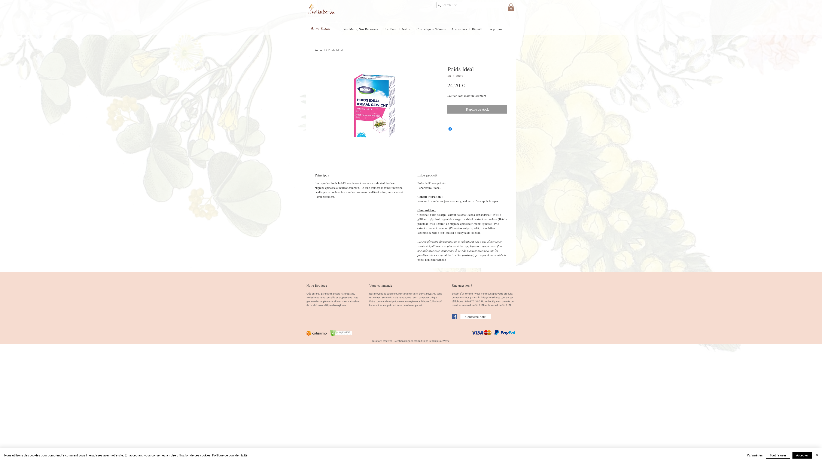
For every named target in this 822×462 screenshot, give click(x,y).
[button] (511, 7)
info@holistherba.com (493, 297)
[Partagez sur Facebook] (450, 129)
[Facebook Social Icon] (454, 316)
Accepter (802, 455)
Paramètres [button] (755, 455)
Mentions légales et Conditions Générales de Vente (422, 340)
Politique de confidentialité (229, 455)
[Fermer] (816, 455)
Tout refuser (778, 455)
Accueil (320, 50)
